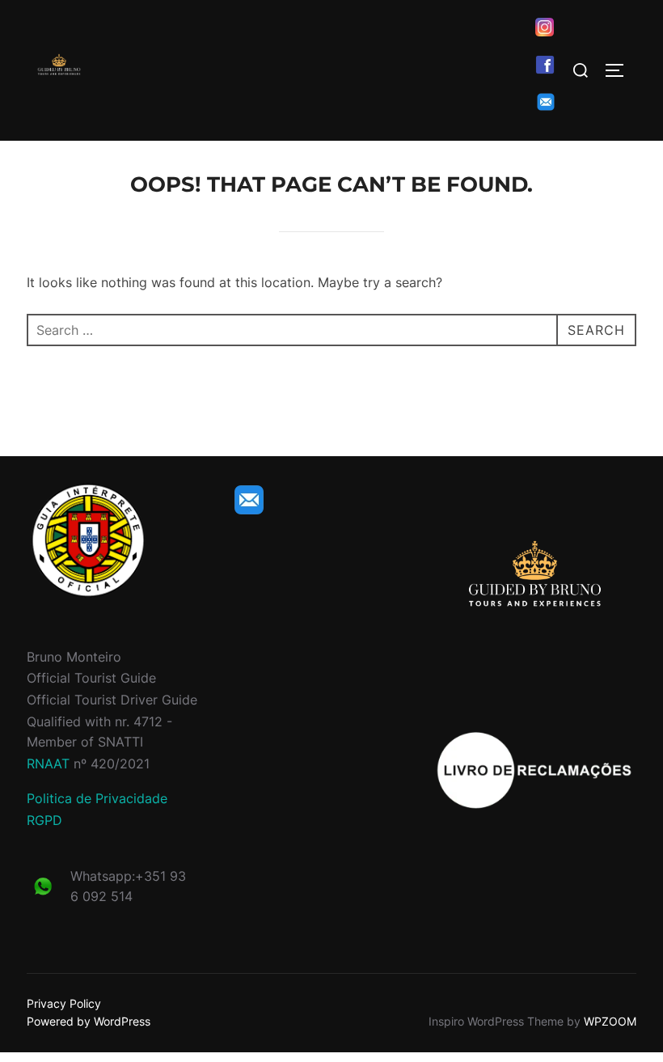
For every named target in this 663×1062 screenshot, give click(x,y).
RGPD (44, 820)
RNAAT (48, 763)
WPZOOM (610, 1021)
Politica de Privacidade (97, 798)
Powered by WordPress (88, 1021)
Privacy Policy (64, 1003)
